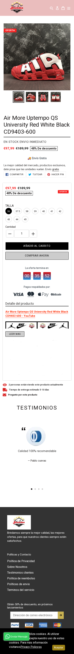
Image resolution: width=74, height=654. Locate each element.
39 (35, 211)
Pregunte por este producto (22, 395)
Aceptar (58, 647)
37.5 (18, 211)
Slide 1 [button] (31, 489)
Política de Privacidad (21, 561)
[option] (18, 97)
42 (60, 211)
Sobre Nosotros (17, 567)
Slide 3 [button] (39, 489)
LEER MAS (15, 334)
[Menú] (69, 8)
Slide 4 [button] (42, 489)
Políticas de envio (18, 584)
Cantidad (10, 226)
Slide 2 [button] (35, 489)
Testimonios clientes (20, 572)
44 (17, 219)
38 (27, 211)
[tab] (31, 489)
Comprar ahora (37, 255)
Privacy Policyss (31, 647)
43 (8, 219)
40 (43, 211)
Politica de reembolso (21, 578)
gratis (55, 169)
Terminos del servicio (20, 590)
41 (51, 211)
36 (8, 211)
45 (25, 219)
